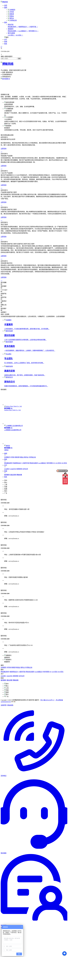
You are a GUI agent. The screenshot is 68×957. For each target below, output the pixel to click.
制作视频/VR (33, 31)
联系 (5, 477)
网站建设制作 (12, 26)
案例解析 (7, 474)
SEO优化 (19, 35)
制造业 (12, 16)
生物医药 (12, 9)
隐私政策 (10, 705)
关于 (5, 465)
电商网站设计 (22, 26)
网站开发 (10, 24)
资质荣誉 (19, 469)
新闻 (5, 471)
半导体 (12, 12)
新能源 (12, 14)
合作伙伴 (25, 469)
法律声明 (3, 705)
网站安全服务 (12, 31)
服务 (5, 459)
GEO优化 (11, 35)
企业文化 (13, 469)
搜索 (19, 58)
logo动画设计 (22, 31)
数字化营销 (11, 33)
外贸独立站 (13, 20)
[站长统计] (13, 701)
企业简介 (7, 469)
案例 (5, 453)
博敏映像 (19, 474)
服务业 (12, 18)
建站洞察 (13, 474)
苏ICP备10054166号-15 (47, 700)
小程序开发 (32, 26)
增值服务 (10, 29)
